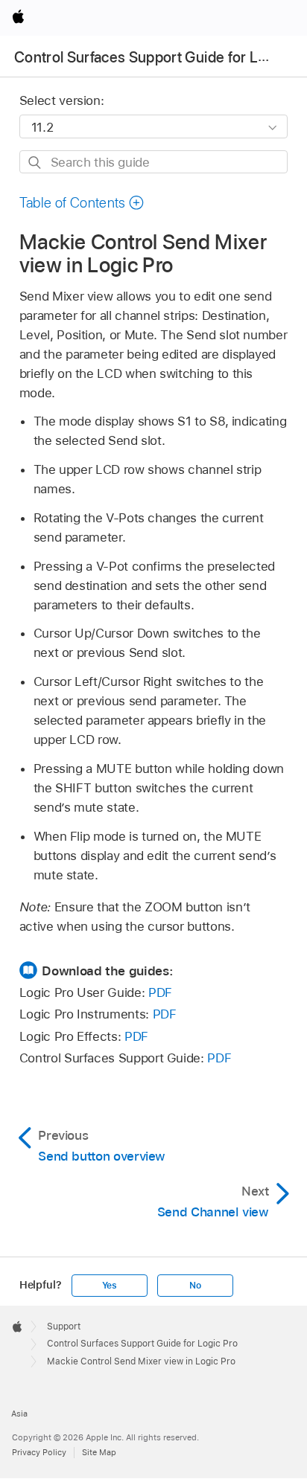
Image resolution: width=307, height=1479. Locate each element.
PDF (160, 992)
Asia (19, 1413)
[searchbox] (153, 161)
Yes (109, 1285)
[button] (82, 202)
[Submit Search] (35, 162)
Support (63, 1326)
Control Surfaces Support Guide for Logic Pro (142, 1343)
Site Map (99, 1452)
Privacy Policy (39, 1452)
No (195, 1285)
